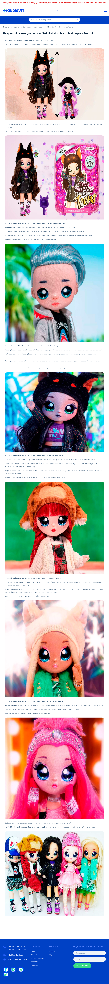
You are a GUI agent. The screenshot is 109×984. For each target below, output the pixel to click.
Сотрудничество (37, 958)
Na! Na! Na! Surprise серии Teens (19, 827)
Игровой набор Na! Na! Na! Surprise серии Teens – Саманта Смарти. (34, 455)
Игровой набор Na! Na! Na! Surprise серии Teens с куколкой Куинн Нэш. (35, 223)
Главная (6, 27)
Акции (51, 955)
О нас (33, 951)
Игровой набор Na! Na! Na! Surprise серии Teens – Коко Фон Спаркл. (34, 701)
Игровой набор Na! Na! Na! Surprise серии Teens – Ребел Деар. (32, 346)
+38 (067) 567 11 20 (16, 947)
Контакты (34, 965)
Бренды (52, 951)
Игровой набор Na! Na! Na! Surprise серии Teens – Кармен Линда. (33, 578)
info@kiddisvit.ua (15, 955)
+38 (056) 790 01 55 (16, 950)
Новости (16, 27)
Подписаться (82, 965)
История (34, 955)
